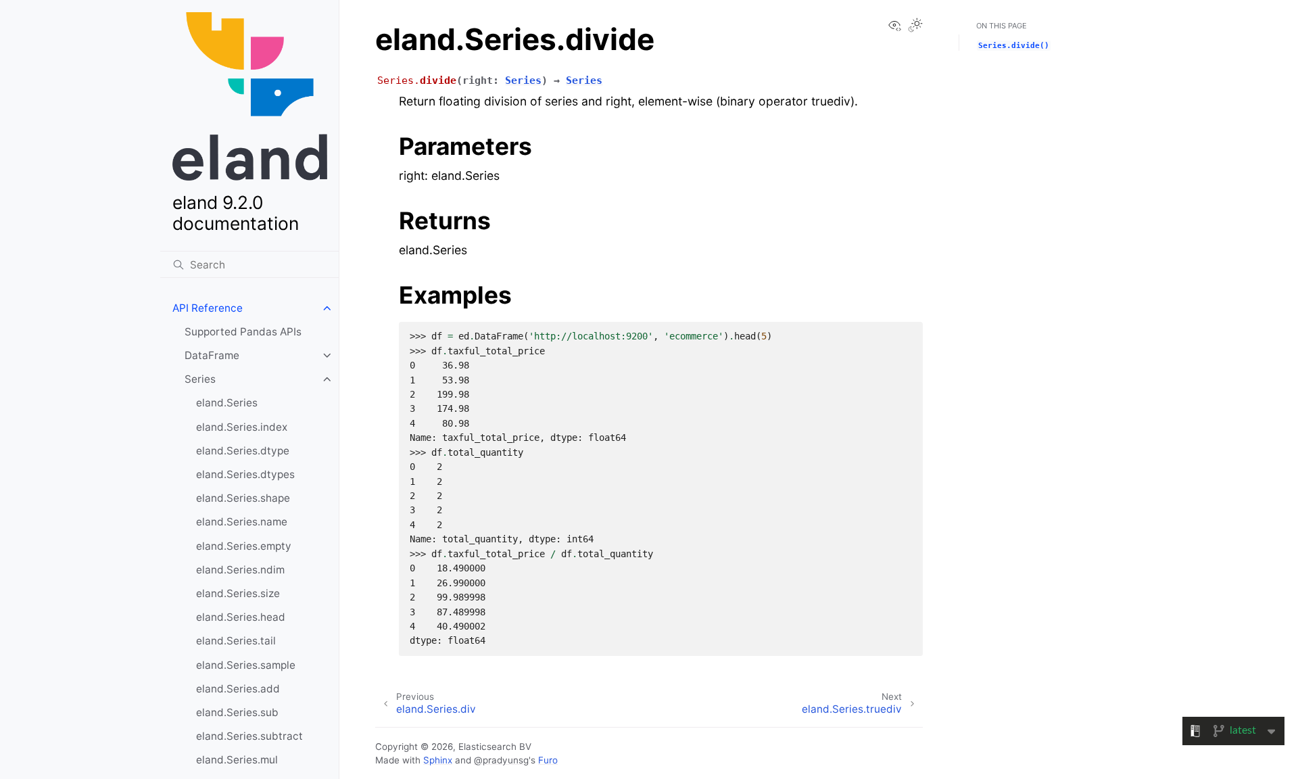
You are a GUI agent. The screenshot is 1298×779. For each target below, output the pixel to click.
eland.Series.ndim (240, 569)
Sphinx (437, 760)
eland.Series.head (240, 617)
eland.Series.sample (245, 665)
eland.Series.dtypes (245, 474)
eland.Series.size (238, 593)
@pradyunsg (501, 760)
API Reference (207, 308)
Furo (548, 760)
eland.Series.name (241, 521)
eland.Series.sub (237, 712)
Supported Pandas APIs (243, 331)
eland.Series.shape (243, 498)
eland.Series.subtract (249, 736)
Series (200, 379)
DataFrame (212, 355)
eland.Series (227, 402)
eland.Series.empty (243, 546)
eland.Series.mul (237, 759)
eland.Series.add (238, 688)
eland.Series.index (241, 427)
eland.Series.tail (236, 640)
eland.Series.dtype (242, 450)
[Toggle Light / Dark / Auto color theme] (915, 26)
